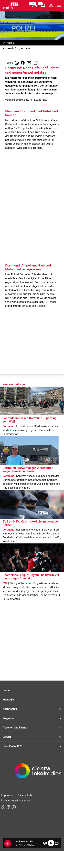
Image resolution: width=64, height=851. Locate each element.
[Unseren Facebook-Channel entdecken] (9, 807)
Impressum (7, 795)
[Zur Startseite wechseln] (10, 5)
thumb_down (45, 843)
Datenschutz (25, 795)
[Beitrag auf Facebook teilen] (23, 63)
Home (6, 690)
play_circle (51, 843)
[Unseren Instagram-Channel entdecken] (14, 807)
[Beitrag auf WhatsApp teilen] (17, 63)
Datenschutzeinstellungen (16, 800)
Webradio (8, 699)
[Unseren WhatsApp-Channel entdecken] (3, 807)
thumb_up (57, 843)
